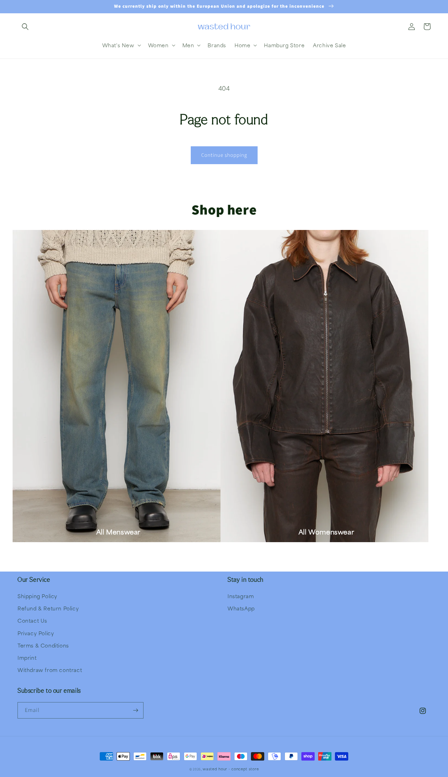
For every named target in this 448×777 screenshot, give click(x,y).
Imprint (27, 657)
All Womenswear (326, 532)
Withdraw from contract (50, 670)
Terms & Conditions (43, 645)
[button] (25, 26)
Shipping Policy (37, 596)
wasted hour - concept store (231, 768)
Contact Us (32, 620)
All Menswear (118, 532)
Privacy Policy (36, 633)
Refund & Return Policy (48, 608)
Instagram (240, 596)
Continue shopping (224, 155)
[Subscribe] (135, 710)
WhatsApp (241, 608)
